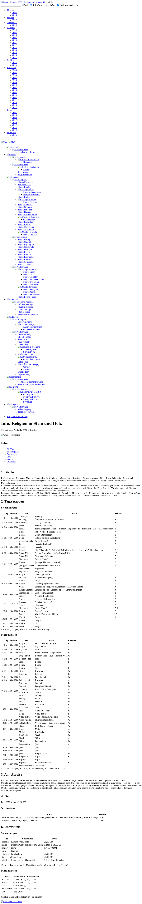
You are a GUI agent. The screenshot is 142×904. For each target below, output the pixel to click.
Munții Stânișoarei (26, 227)
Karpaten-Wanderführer (17, 416)
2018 (14, 107)
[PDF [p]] (12, 142)
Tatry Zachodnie (25, 174)
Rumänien (11, 67)
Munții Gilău (29, 274)
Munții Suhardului (26, 229)
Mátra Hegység (24, 409)
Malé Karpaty (24, 342)
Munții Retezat (24, 259)
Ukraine (10, 17)
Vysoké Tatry (23, 372)
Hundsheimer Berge (26, 152)
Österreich (11, 132)
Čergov (26, 367)
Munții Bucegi (24, 239)
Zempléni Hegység (26, 412)
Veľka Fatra (23, 362)
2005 (14, 95)
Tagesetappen (13, 451)
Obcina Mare (29, 219)
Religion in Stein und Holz (35, 2)
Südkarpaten (22, 237)
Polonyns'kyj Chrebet (31, 392)
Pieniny (26, 169)
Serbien (10, 60)
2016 (14, 15)
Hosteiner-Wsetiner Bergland (30, 382)
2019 (14, 130)
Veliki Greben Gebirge (28, 314)
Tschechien (12, 22)
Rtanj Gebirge (24, 312)
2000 (20, 2)
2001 (14, 87)
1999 (14, 30)
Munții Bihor (29, 272)
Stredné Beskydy (29, 357)
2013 (14, 47)
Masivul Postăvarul (31, 194)
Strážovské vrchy (25, 354)
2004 (14, 12)
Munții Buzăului (29, 199)
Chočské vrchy (24, 337)
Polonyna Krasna (30, 399)
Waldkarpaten (23, 389)
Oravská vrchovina (31, 359)
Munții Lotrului (24, 254)
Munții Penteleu (30, 202)
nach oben (17, 901)
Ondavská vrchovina (32, 329)
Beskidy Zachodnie (30, 167)
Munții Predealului (26, 222)
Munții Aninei (29, 292)
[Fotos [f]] (4, 142)
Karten (10, 459)
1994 (14, 75)
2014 (14, 50)
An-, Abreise (12, 454)
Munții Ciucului (30, 234)
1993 (14, 72)
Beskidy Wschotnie (30, 159)
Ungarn (10, 10)
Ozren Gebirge (24, 309)
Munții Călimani (25, 204)
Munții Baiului (24, 187)
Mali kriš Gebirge (25, 307)
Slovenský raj (29, 352)
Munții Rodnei (24, 224)
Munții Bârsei (28, 189)
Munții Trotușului (29, 232)
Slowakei (11, 27)
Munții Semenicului (31, 294)
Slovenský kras (30, 349)
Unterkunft (11, 461)
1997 (14, 20)
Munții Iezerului (25, 249)
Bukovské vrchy (25, 322)
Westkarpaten (22, 149)
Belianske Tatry (24, 334)
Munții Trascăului (31, 282)
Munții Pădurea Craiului (33, 279)
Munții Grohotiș (25, 207)
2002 (14, 32)
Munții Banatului (29, 287)
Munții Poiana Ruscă (27, 297)
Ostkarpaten (22, 157)
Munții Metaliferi (30, 277)
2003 (14, 35)
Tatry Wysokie (24, 172)
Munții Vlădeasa (30, 284)
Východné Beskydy (31, 364)
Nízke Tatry (23, 344)
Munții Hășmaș (24, 212)
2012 (14, 45)
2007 (14, 37)
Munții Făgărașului (26, 244)
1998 (14, 80)
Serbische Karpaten (25, 302)
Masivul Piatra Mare (32, 192)
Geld (9, 456)
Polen (9, 110)
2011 (14, 42)
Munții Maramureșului (27, 214)
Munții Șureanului (26, 262)
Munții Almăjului (30, 289)
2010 (14, 40)
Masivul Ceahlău (25, 182)
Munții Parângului (26, 257)
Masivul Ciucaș (24, 184)
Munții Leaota (24, 252)
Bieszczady (28, 162)
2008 (14, 97)
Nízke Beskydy (29, 324)
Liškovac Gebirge (25, 304)
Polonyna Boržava (31, 397)
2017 (14, 57)
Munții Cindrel (24, 242)
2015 (14, 52)
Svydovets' (28, 402)
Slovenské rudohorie (31, 347)
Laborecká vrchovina (32, 327)
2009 (14, 25)
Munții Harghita (25, 209)
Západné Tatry (24, 374)
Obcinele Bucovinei (31, 217)
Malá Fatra (22, 339)
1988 (14, 70)
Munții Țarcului (24, 264)
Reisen (13, 2)
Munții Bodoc (24, 197)
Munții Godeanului (26, 247)
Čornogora (28, 394)
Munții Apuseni (29, 269)
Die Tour (11, 449)
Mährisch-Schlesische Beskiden (31, 384)
